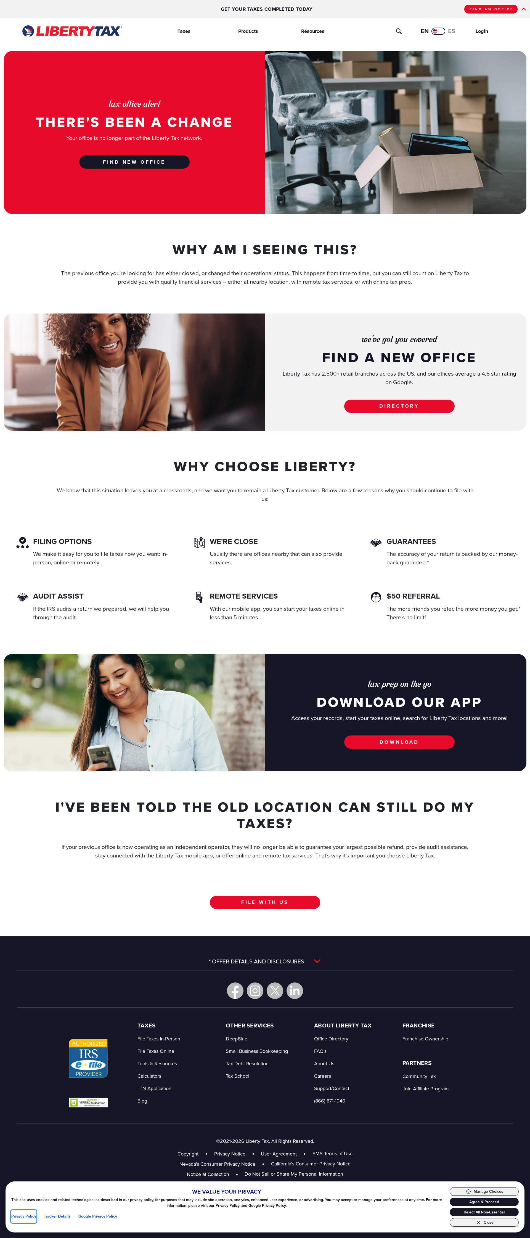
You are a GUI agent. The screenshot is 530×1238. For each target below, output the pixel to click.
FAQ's (320, 1051)
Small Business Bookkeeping (257, 1051)
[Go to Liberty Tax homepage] (71, 31)
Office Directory (331, 1038)
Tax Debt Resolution (247, 1063)
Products (248, 31)
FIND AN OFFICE (492, 9)
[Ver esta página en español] (438, 31)
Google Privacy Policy (97, 1216)
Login (482, 31)
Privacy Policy (23, 1216)
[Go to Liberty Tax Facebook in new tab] (235, 990)
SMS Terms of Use (332, 1153)
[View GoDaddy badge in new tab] (88, 1102)
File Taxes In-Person (158, 1038)
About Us (324, 1063)
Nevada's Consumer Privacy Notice (221, 1163)
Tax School (237, 1075)
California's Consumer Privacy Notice (311, 1163)
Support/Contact (331, 1088)
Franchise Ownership (425, 1038)
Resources (312, 31)
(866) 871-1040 (329, 1100)
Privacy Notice (229, 1153)
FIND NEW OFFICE (134, 162)
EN (425, 31)
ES (451, 31)
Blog (142, 1100)
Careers (322, 1075)
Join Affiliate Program (425, 1088)
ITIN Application (154, 1088)
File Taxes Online (155, 1051)
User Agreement (279, 1153)
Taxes (183, 31)
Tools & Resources (157, 1063)
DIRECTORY (399, 406)
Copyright (187, 1153)
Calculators (149, 1075)
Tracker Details (57, 1216)
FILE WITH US (265, 902)
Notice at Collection (212, 1174)
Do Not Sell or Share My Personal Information (294, 1173)
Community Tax (419, 1076)
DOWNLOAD (399, 742)
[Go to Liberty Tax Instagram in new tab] (255, 990)
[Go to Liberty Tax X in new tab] (275, 990)
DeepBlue (236, 1038)
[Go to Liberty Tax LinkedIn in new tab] (295, 990)
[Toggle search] (399, 31)
